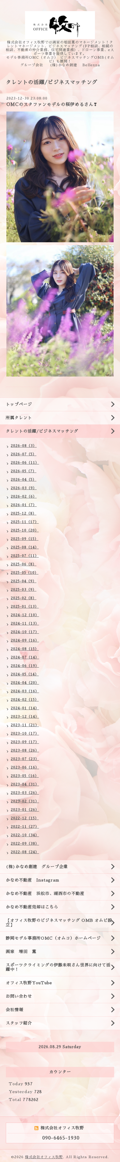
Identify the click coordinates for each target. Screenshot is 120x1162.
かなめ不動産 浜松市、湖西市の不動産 (45, 893)
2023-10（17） (25, 733)
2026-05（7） (23, 471)
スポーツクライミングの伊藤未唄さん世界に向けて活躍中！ (58, 967)
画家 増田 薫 (23, 952)
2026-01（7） (24, 505)
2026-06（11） (25, 462)
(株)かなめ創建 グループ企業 (37, 867)
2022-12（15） (25, 818)
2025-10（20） (25, 530)
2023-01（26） (25, 809)
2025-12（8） (23, 513)
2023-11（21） (25, 725)
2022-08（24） (25, 852)
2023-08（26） (25, 750)
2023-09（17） (25, 742)
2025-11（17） (25, 522)
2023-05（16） (25, 776)
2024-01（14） (25, 708)
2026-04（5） (23, 479)
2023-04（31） (25, 784)
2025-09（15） (24, 539)
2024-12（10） (25, 615)
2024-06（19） (25, 666)
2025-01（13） (25, 606)
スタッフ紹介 (19, 1023)
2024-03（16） (25, 691)
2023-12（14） (25, 716)
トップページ (19, 404)
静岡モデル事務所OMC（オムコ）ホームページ (53, 938)
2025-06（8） (23, 564)
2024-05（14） (25, 674)
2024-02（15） (25, 699)
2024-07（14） (25, 657)
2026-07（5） (23, 454)
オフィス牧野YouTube (29, 983)
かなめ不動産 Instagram (35, 880)
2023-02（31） (25, 801)
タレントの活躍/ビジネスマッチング (42, 431)
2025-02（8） (23, 598)
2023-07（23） (25, 759)
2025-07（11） (25, 556)
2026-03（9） (24, 488)
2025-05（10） (24, 572)
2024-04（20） (25, 682)
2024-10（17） (25, 632)
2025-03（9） (23, 589)
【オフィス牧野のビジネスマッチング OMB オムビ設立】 (59, 922)
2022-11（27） (25, 826)
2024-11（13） (25, 623)
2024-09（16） (25, 640)
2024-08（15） (25, 649)
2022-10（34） (25, 835)
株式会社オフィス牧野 (44, 1157)
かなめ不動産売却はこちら (32, 907)
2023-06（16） (25, 767)
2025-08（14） (25, 547)
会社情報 (14, 1010)
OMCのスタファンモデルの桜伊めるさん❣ (52, 104)
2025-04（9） (23, 581)
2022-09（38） (25, 843)
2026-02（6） (24, 496)
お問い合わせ (19, 996)
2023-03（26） (25, 793)
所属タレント (19, 418)
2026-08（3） (24, 445)
